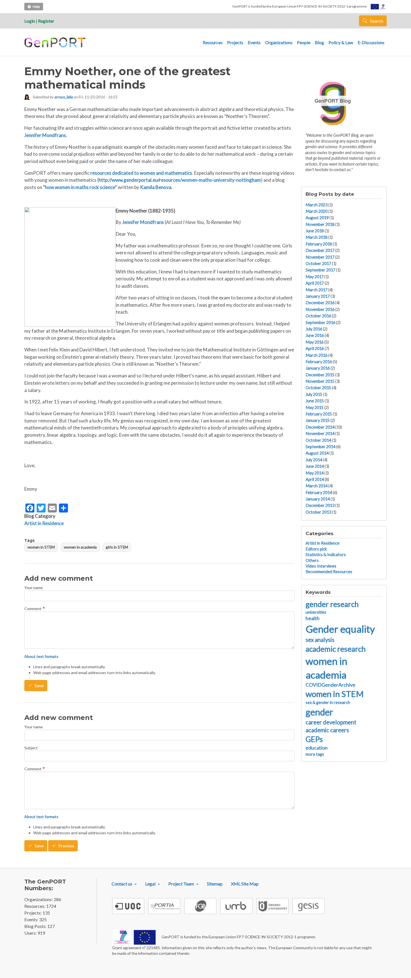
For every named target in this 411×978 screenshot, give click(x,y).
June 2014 (315, 466)
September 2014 (320, 446)
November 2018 (320, 224)
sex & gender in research (328, 702)
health (313, 618)
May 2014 (314, 473)
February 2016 (319, 361)
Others (312, 560)
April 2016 (315, 348)
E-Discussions (371, 42)
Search (376, 20)
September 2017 (320, 270)
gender (319, 712)
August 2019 (317, 217)
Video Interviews (321, 566)
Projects (235, 42)
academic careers (327, 730)
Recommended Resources (329, 571)
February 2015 (319, 414)
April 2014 (315, 479)
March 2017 (316, 289)
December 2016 (320, 302)
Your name (33, 587)
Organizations (278, 42)
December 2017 (320, 250)
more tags (315, 754)
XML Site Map (245, 883)
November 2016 (320, 309)
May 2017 (314, 276)
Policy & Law (341, 42)
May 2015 (314, 407)
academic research (336, 648)
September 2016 (320, 322)
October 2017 (318, 263)
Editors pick (316, 549)
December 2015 (320, 374)
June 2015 (315, 400)
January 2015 (318, 420)
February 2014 (319, 492)
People (303, 42)
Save (39, 685)
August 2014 (317, 453)
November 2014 (320, 433)
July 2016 (314, 329)
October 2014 (318, 440)
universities (316, 612)
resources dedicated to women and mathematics (141, 173)
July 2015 (314, 394)
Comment (33, 608)
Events (254, 42)
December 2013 (320, 505)
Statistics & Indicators (326, 554)
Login (29, 20)
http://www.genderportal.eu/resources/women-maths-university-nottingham (180, 180)
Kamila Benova (155, 187)
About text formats (41, 656)
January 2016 (318, 368)
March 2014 (316, 485)
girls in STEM (117, 547)
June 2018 (315, 230)
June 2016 (315, 335)
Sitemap (215, 883)
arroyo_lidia (64, 97)
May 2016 (314, 342)
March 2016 (316, 355)
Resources (213, 42)
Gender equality (340, 629)
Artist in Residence (44, 523)
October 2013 (318, 512)
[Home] (55, 42)
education (317, 748)
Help (36, 6)
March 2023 (316, 204)
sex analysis (320, 639)
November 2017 (320, 257)
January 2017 (318, 296)
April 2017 (315, 283)
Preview (66, 846)
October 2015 (318, 387)
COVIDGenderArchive (330, 685)
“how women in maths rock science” (80, 187)
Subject (31, 747)
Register (46, 20)
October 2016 (318, 315)
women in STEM (41, 547)
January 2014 (318, 499)
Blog (319, 42)
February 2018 (319, 244)
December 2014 (320, 427)
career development (331, 722)
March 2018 (316, 237)
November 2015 (320, 381)
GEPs (314, 739)
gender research (332, 604)
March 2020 (316, 211)
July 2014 (314, 459)
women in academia (80, 547)
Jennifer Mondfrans (45, 135)
